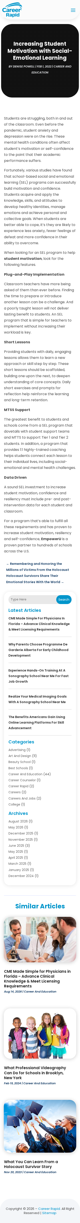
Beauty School (19, 762)
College (14, 804)
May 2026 (15, 827)
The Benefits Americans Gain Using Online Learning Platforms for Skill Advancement (36, 722)
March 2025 (17, 863)
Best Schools (18, 768)
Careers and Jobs (22, 798)
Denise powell (24, 66)
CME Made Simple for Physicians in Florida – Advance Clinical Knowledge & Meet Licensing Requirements (39, 624)
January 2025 (18, 870)
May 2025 (15, 851)
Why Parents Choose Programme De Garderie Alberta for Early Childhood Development (38, 650)
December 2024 (21, 876)
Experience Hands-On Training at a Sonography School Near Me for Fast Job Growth (38, 676)
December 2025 (20, 833)
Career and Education (25, 774)
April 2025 (15, 857)
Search (63, 599)
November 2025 (20, 839)
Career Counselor (22, 780)
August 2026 (18, 821)
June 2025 (16, 845)
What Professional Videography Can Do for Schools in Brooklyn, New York (35, 1072)
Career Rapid (18, 786)
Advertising (17, 750)
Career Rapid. (49, 1208)
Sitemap (49, 1213)
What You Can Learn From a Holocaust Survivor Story (31, 1164)
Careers (14, 792)
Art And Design (19, 756)
